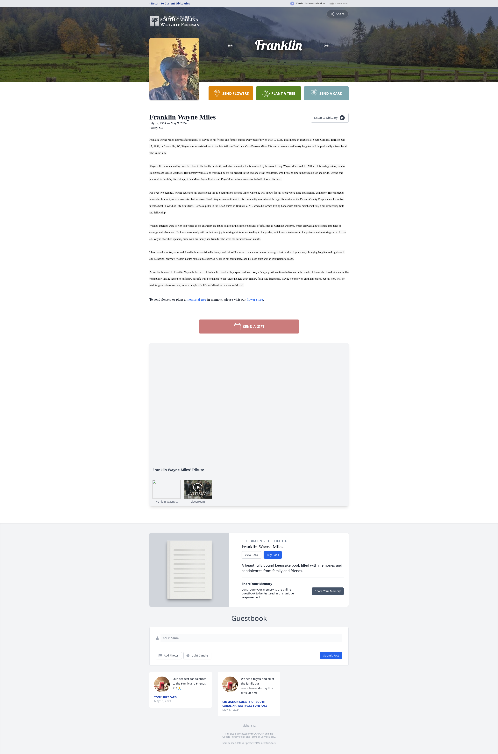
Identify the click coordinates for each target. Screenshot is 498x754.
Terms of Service (260, 736)
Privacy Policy (238, 736)
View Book (251, 555)
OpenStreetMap (253, 743)
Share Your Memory (328, 591)
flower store (255, 299)
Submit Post (331, 655)
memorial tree (196, 299)
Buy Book (273, 555)
